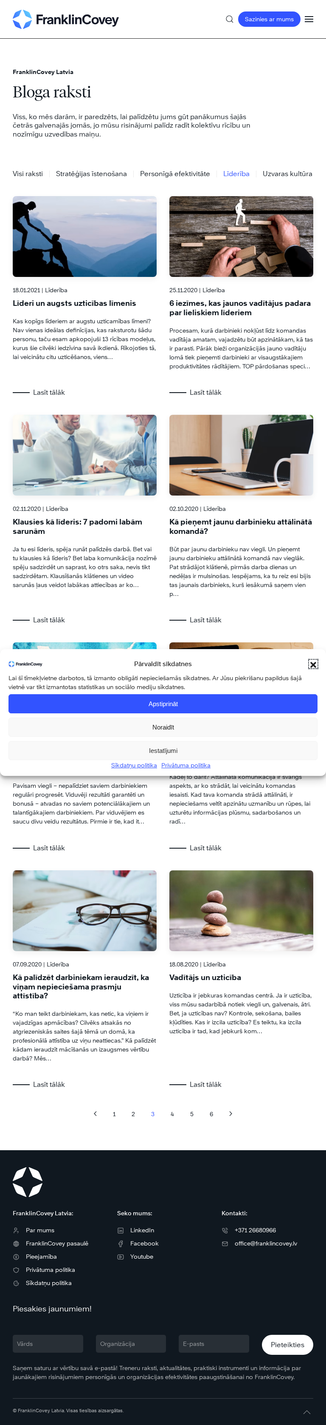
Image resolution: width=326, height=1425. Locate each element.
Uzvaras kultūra (287, 174)
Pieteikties (287, 1345)
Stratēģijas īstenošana (91, 174)
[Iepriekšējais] (95, 1113)
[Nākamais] (230, 1113)
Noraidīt (163, 727)
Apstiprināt (163, 703)
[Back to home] (66, 19)
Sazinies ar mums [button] (269, 19)
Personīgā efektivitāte (175, 174)
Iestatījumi (163, 750)
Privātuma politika (186, 765)
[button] (313, 664)
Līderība (236, 174)
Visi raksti (28, 174)
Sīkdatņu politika (134, 765)
